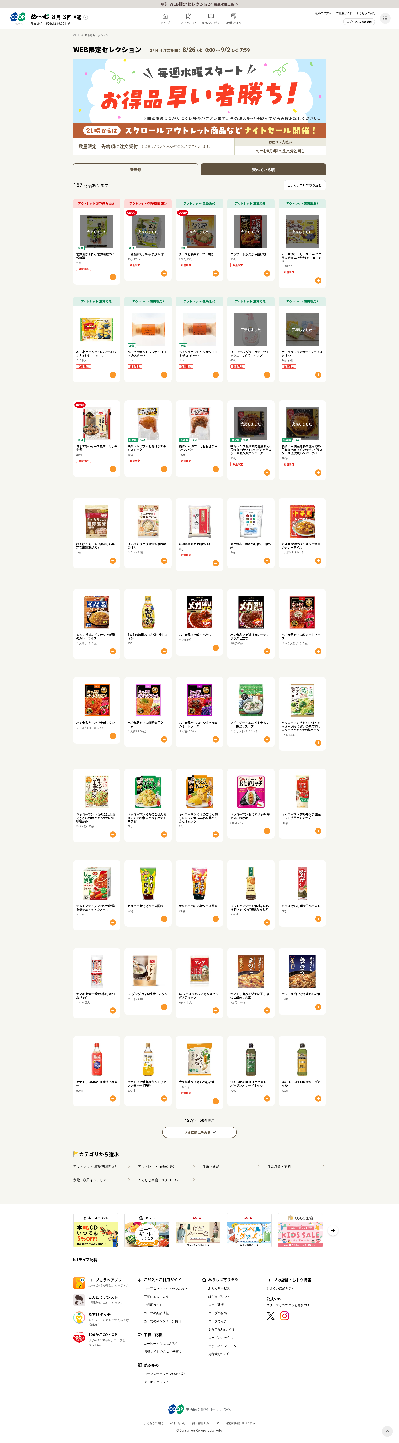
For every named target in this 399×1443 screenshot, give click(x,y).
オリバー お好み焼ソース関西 (198, 906)
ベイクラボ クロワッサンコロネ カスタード (147, 353)
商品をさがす (211, 23)
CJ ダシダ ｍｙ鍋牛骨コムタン (147, 994)
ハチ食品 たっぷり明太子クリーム (147, 724)
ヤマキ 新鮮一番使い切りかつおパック (95, 995)
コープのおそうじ (220, 1337)
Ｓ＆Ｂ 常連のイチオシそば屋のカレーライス (95, 636)
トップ (165, 23)
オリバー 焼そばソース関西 (145, 906)
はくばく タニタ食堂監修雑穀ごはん (147, 545)
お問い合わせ (177, 1423)
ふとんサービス (219, 1288)
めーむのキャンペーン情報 (162, 1321)
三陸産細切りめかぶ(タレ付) (146, 254)
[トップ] (74, 35)
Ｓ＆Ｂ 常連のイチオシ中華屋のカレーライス (301, 545)
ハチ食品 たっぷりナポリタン (95, 722)
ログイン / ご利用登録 (359, 22)
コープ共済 (216, 1304)
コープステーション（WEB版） (164, 1373)
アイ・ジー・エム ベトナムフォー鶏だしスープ (249, 724)
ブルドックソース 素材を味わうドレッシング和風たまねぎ (249, 907)
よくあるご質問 (365, 13)
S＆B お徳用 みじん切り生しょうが (148, 636)
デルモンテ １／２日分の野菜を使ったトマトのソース (95, 907)
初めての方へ (323, 13)
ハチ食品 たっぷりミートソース (301, 636)
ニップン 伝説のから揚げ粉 (248, 254)
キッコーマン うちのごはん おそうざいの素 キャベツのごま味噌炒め (95, 817)
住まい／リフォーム (222, 1346)
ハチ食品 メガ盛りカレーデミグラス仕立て (249, 636)
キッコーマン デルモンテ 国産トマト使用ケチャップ (301, 816)
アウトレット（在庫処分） (156, 1166)
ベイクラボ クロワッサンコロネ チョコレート (198, 353)
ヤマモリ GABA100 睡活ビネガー (96, 1083)
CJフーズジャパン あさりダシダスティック (198, 995)
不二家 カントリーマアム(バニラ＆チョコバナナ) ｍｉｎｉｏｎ (301, 257)
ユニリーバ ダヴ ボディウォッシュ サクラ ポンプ (249, 353)
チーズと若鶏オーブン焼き (196, 254)
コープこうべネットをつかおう (165, 1288)
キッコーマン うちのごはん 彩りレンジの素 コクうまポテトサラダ (147, 817)
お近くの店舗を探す (280, 1288)
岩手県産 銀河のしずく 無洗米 (250, 545)
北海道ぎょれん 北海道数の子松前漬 (95, 256)
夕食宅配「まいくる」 (222, 1329)
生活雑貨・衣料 (279, 1166)
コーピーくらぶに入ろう (161, 1343)
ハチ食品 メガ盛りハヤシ (195, 634)
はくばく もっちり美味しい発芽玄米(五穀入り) (95, 545)
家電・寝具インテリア (89, 1179)
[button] (333, 1230)
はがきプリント (219, 1296)
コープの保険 (217, 1313)
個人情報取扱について (205, 1423)
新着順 (135, 169)
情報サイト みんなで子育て (163, 1351)
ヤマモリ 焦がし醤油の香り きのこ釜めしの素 (250, 995)
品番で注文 (234, 23)
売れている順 (263, 169)
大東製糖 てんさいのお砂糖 (196, 1082)
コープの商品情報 (156, 1313)
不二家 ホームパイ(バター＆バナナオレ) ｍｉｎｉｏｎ (96, 353)
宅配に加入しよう (156, 1296)
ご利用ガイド (344, 13)
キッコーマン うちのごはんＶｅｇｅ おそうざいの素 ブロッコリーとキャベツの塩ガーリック (302, 727)
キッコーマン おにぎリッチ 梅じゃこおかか (250, 816)
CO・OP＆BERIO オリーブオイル (301, 1083)
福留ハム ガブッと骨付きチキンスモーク (147, 448)
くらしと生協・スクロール (158, 1179)
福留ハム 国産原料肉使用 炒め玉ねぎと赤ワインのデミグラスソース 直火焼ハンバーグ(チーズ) (302, 451)
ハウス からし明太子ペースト (301, 906)
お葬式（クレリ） (219, 1354)
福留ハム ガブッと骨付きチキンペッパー (198, 448)
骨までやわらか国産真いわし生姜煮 (96, 448)
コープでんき (217, 1321)
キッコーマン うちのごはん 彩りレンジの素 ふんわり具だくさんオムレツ (198, 817)
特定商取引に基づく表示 (240, 1423)
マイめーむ (188, 23)
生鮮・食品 (211, 1166)
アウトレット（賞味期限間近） (94, 1166)
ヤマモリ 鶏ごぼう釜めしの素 (301, 994)
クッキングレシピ (156, 1382)
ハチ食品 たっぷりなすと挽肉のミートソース (198, 724)
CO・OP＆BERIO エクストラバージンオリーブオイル (249, 1083)
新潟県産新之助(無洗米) (194, 544)
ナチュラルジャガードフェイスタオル (302, 353)
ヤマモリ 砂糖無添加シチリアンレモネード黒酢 (147, 1083)
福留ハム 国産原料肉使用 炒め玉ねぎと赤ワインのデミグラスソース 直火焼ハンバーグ (250, 449)
